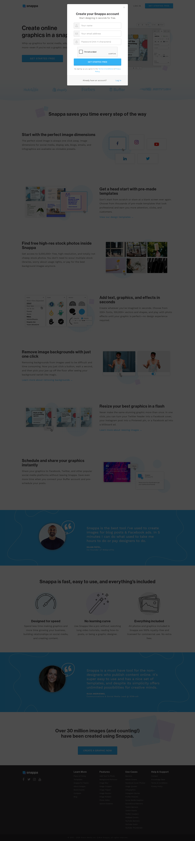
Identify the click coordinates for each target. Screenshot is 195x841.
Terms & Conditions (105, 69)
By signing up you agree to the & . (97, 70)
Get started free (97, 62)
